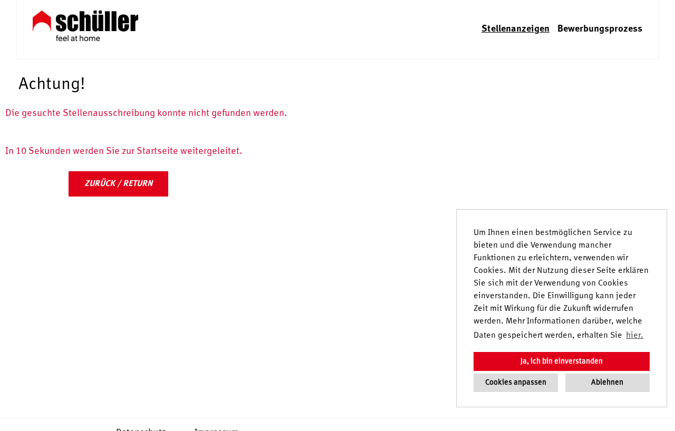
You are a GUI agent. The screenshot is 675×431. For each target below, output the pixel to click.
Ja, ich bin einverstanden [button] (561, 361)
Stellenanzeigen (515, 29)
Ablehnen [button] (607, 382)
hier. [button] (634, 335)
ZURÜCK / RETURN (118, 184)
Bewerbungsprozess (599, 29)
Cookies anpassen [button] (515, 382)
